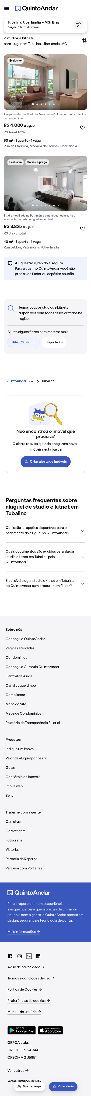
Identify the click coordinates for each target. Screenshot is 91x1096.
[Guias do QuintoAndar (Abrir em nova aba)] (29, 956)
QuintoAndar (16, 381)
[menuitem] (16, 381)
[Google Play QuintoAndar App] (21, 1030)
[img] (45, 82)
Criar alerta (66, 1087)
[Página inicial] (36, 8)
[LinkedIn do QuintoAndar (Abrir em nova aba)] (38, 956)
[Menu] (6, 8)
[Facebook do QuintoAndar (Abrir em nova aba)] (10, 956)
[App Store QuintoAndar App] (50, 1030)
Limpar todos (54, 342)
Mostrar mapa (32, 1087)
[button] (45, 531)
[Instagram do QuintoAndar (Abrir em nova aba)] (19, 956)
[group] (45, 103)
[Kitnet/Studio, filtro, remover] (34, 342)
